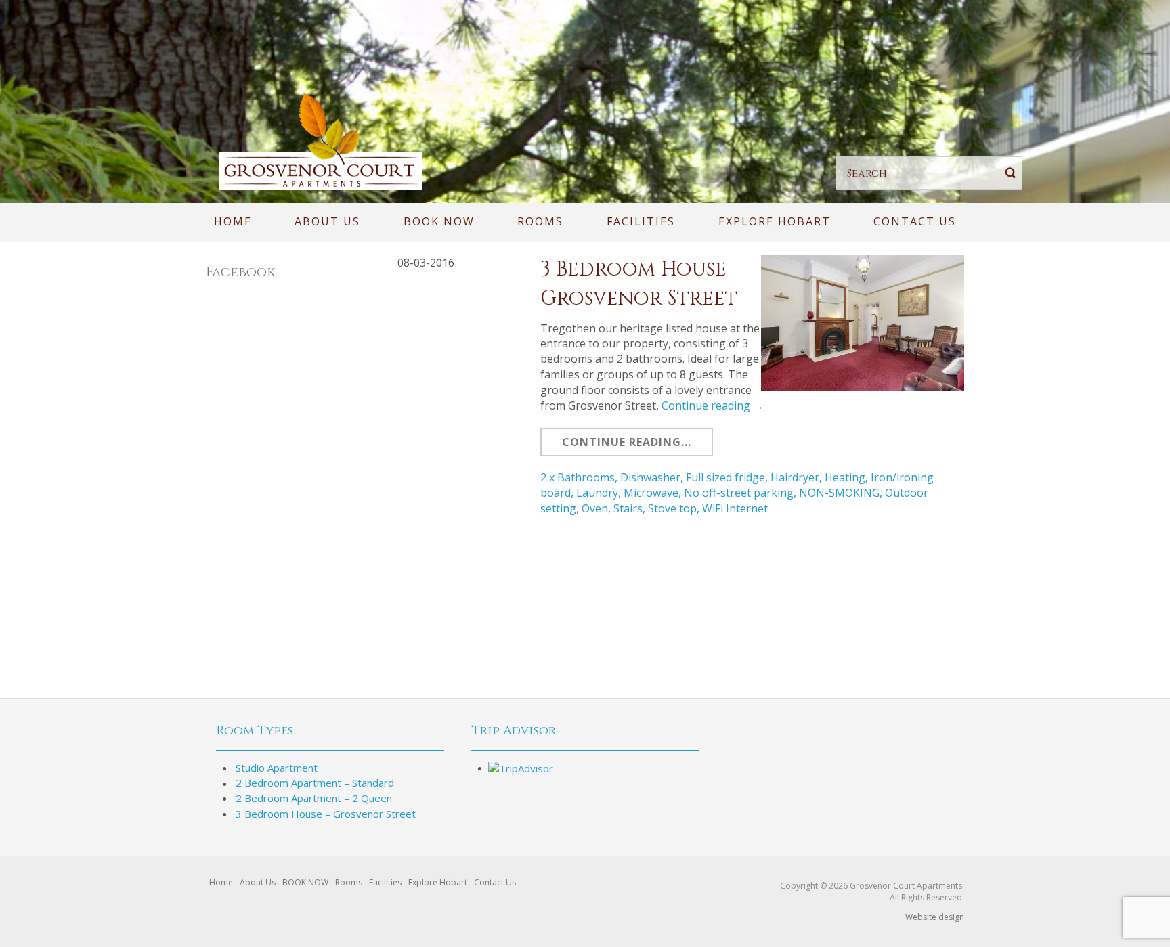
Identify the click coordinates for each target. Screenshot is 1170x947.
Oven (595, 508)
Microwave (651, 492)
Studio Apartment (277, 767)
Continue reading (713, 405)
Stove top (672, 508)
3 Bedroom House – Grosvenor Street (326, 813)
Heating (845, 477)
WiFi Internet (735, 508)
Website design (934, 917)
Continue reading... (626, 442)
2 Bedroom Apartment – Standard (315, 782)
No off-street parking (739, 492)
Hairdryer (795, 477)
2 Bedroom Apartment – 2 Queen (314, 798)
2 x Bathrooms (577, 477)
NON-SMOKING (839, 492)
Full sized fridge (725, 477)
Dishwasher (650, 477)
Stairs (628, 508)
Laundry (597, 492)
